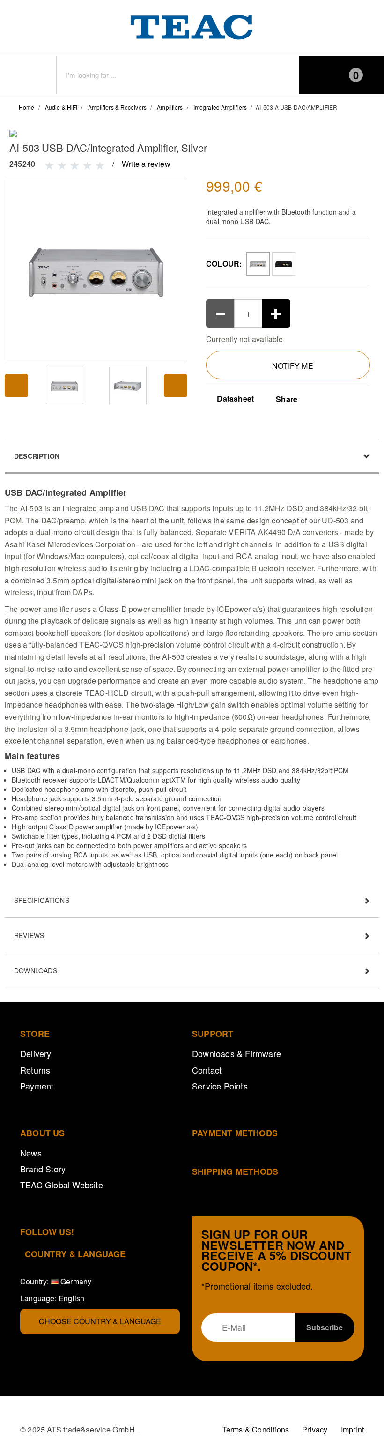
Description (36, 456)
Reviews (29, 935)
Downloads (35, 970)
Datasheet (234, 398)
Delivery (36, 1053)
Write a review (146, 163)
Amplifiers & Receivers (117, 107)
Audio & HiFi (61, 107)
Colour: (224, 263)
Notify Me (292, 365)
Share (286, 399)
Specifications (41, 900)
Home (26, 107)
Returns (35, 1070)
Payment (36, 1086)
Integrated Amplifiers (220, 107)
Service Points (220, 1086)
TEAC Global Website (61, 1184)
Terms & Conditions (255, 1429)
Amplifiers (170, 107)
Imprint (352, 1429)
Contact (207, 1070)
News (31, 1153)
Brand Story (43, 1169)
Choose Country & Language (100, 1321)
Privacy (314, 1429)
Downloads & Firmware (236, 1053)
